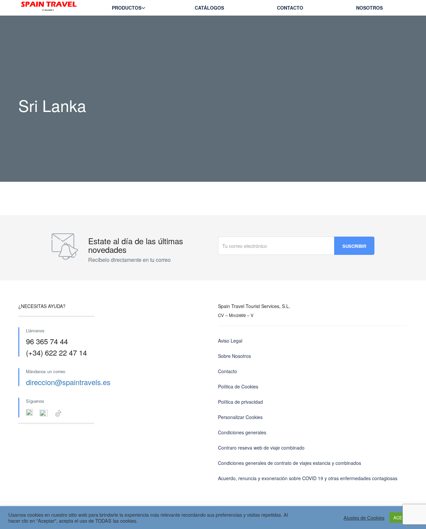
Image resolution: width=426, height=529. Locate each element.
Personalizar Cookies (240, 417)
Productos (126, 7)
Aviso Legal (230, 340)
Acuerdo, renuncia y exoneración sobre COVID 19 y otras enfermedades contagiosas (307, 478)
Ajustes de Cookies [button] (363, 518)
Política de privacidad (240, 401)
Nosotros (369, 7)
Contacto (290, 7)
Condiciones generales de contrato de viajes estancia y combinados (289, 463)
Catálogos (209, 7)
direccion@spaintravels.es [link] (68, 382)
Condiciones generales (242, 432)
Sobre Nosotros (234, 356)
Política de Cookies (238, 386)
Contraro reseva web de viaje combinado (261, 447)
